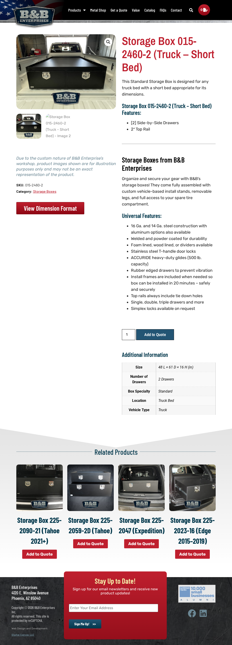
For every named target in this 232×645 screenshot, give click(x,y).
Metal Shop (98, 9)
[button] (191, 10)
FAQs (163, 9)
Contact (176, 9)
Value (136, 9)
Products (74, 9)
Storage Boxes (44, 191)
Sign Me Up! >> (85, 624)
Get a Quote (119, 9)
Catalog (149, 9)
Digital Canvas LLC (23, 634)
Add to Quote (155, 334)
